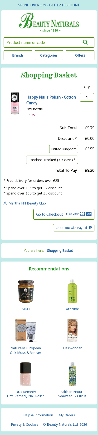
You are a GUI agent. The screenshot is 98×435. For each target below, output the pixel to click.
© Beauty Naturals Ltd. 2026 (65, 424)
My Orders (67, 415)
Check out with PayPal (72, 227)
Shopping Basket (60, 250)
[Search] (85, 42)
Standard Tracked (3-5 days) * (52, 159)
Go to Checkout (51, 214)
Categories (49, 55)
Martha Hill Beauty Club (26, 203)
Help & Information (38, 415)
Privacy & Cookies (24, 424)
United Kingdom (64, 149)
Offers (80, 55)
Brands (18, 55)
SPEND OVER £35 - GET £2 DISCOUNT (49, 5)
